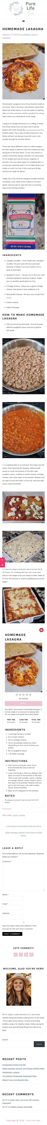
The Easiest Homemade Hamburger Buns (19, 1076)
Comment (7, 861)
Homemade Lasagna (11, 1072)
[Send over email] (2, 565)
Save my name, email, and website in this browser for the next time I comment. (19, 927)
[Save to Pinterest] (2, 560)
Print (23, 703)
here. (4, 1030)
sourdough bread (33, 130)
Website (6, 913)
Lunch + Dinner (19, 815)
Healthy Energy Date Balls (21, 1107)
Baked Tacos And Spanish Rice (15, 1080)
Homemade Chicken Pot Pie (14, 1065)
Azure (8, 297)
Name (5, 894)
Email (5, 904)
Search (5, 1040)
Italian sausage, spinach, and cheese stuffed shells (23, 1068)
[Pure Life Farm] (23, 16)
